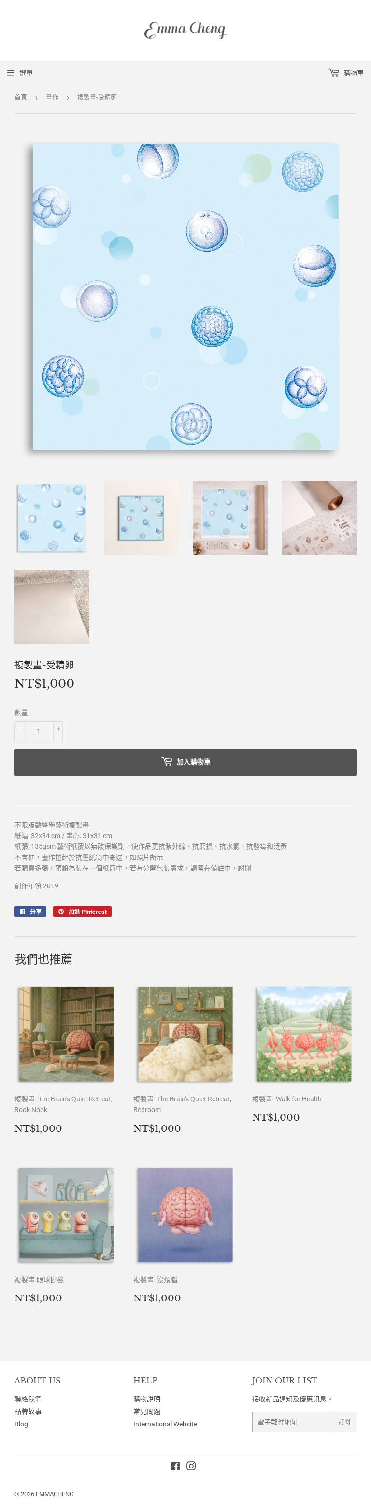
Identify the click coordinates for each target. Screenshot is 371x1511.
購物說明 (146, 1399)
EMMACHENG (55, 1493)
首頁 (20, 96)
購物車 (353, 73)
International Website (165, 1424)
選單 (26, 73)
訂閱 (344, 1422)
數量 (21, 712)
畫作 (52, 96)
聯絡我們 (28, 1399)
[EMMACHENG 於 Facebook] (175, 1467)
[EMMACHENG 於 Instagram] (191, 1467)
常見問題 (146, 1411)
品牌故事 (28, 1411)
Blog (21, 1424)
